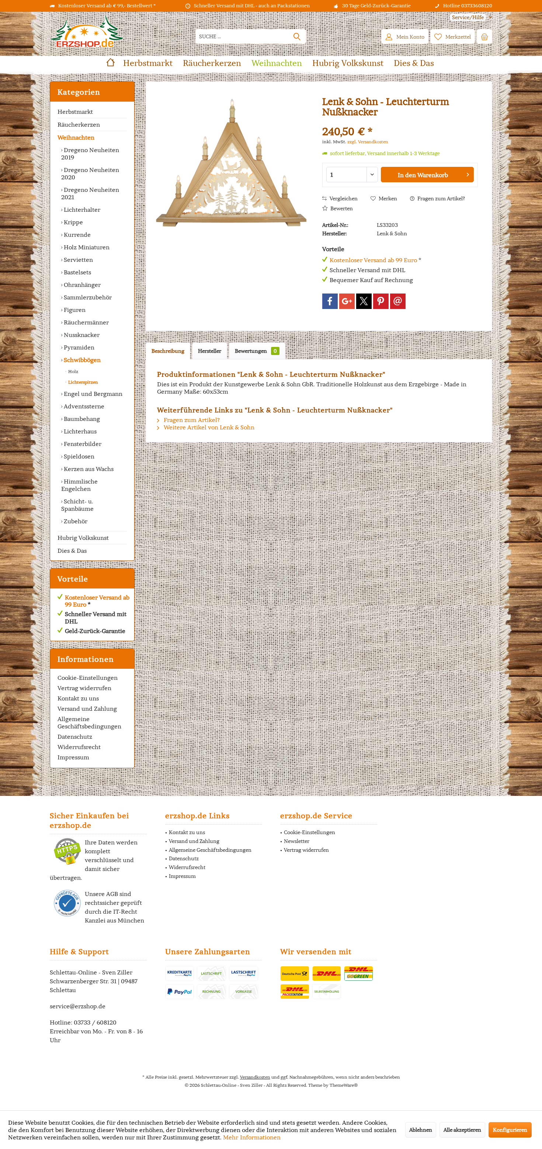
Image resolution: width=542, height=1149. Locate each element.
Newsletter (296, 841)
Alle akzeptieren (462, 1130)
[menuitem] (468, 17)
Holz (72, 371)
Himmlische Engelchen (79, 485)
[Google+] (347, 301)
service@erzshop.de (77, 1006)
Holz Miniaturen (86, 247)
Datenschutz (75, 736)
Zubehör (74, 521)
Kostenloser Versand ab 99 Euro (97, 601)
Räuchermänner (85, 322)
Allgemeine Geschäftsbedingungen (89, 722)
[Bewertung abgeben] (400, 121)
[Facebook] (330, 301)
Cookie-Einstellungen (88, 677)
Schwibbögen (81, 359)
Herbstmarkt (75, 111)
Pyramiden (78, 347)
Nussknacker (81, 334)
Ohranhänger (81, 284)
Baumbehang (81, 418)
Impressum (73, 757)
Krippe (72, 222)
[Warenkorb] (484, 36)
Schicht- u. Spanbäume (77, 505)
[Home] (110, 63)
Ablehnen (420, 1130)
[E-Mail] (398, 301)
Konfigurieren (510, 1130)
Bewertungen (256, 351)
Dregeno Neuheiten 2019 (90, 153)
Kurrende (76, 234)
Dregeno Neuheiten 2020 (90, 173)
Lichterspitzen (82, 382)
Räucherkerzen (79, 124)
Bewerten (341, 208)
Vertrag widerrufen (84, 688)
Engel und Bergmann (92, 393)
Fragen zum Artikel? (440, 198)
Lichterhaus (79, 431)
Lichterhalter (81, 209)
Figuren (74, 309)
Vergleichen (343, 198)
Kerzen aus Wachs (88, 468)
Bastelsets (76, 272)
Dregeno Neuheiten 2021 (90, 193)
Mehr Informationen (252, 1137)
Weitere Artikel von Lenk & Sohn (208, 427)
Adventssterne (83, 406)
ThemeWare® (344, 1085)
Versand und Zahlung (87, 708)
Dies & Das (72, 550)
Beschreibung (168, 351)
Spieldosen (78, 456)
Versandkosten (255, 1077)
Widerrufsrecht (79, 747)
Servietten (77, 259)
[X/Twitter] (364, 301)
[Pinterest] (381, 301)
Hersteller (209, 351)
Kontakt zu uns (78, 698)
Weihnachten (76, 137)
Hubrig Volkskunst (83, 537)
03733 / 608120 (95, 1022)
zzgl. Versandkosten (367, 141)
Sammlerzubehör (87, 297)
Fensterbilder (81, 443)
